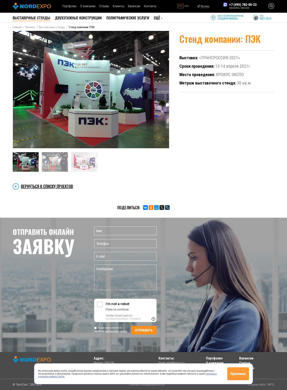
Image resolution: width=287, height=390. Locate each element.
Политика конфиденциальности (146, 384)
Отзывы (104, 6)
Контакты (150, 6)
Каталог (30, 27)
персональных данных (116, 331)
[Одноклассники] (151, 207)
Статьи (244, 363)
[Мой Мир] (156, 207)
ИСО (265, 17)
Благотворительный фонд (230, 17)
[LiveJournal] (167, 207)
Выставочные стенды (52, 27)
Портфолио (69, 6)
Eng (186, 6)
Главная (17, 27)
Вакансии (134, 6)
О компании (87, 6)
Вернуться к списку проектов (47, 186)
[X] (162, 207)
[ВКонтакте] (145, 207)
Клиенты (118, 6)
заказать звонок (239, 8)
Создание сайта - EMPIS (261, 384)
